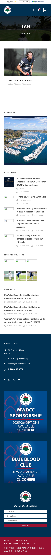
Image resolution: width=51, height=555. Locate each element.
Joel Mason (23, 203)
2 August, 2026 (25, 200)
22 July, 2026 (24, 215)
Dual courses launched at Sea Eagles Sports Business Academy (30, 223)
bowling (18, 84)
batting (10, 84)
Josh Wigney (24, 192)
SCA (37, 541)
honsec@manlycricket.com (19, 364)
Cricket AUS (29, 544)
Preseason (27, 84)
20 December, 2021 (14, 302)
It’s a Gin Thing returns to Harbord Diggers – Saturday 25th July (29, 238)
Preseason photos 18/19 (20, 81)
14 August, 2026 (25, 189)
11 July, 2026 (24, 230)
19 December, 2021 (14, 314)
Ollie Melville (31, 302)
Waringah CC (23, 541)
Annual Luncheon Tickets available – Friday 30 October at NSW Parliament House (31, 181)
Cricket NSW (11, 544)
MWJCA (8, 541)
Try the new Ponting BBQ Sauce (31, 197)
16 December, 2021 (14, 326)
